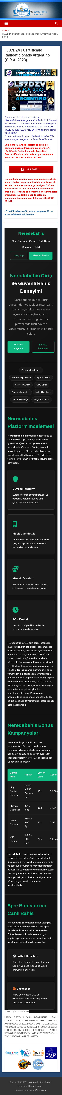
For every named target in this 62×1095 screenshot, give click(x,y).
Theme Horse (35, 1086)
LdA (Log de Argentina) (38, 1082)
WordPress (40, 1090)
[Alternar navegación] (6, 23)
